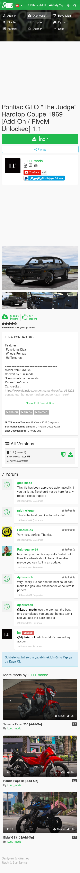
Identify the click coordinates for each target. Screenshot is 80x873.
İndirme (14, 319)
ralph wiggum (26, 510)
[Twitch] (30, 165)
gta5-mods (24, 483)
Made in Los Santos (14, 862)
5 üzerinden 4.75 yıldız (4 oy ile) (18, 327)
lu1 (19, 632)
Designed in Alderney (15, 858)
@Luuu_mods (27, 609)
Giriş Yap (61, 657)
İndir (42, 138)
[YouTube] (25, 165)
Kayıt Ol (14, 661)
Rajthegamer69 (27, 549)
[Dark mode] (68, 5)
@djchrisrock (26, 637)
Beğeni (33, 319)
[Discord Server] (36, 165)
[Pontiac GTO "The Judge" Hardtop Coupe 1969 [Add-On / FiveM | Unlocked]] (40, 268)
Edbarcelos (25, 530)
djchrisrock (25, 577)
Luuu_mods (33, 160)
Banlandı (28, 632)
